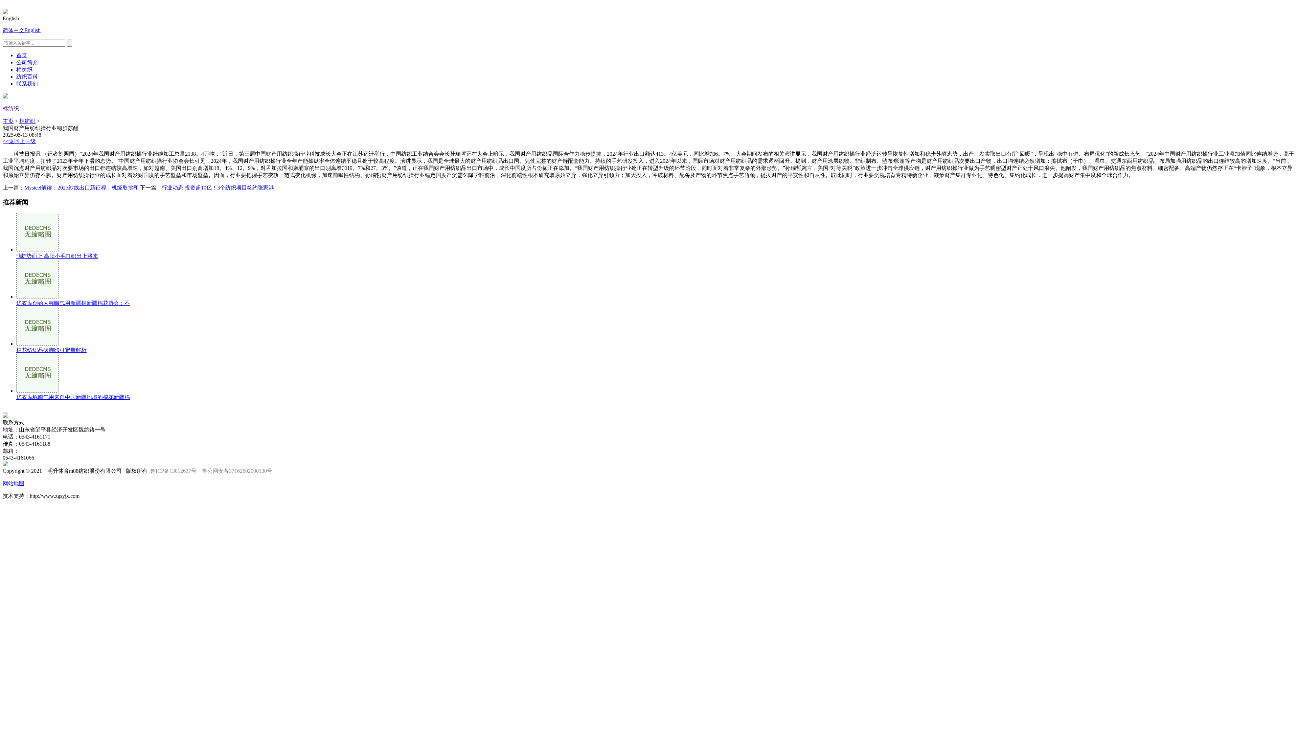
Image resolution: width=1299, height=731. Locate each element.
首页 (21, 55)
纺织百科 (27, 77)
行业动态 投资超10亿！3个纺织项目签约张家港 (218, 188)
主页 (8, 121)
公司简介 (27, 62)
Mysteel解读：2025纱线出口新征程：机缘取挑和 (81, 188)
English (32, 30)
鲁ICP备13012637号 (173, 471)
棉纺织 (24, 69)
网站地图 (13, 483)
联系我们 (27, 84)
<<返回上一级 (19, 141)
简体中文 (13, 30)
